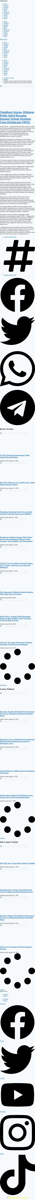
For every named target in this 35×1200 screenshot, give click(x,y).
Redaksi (6, 994)
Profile (5, 15)
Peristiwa (6, 13)
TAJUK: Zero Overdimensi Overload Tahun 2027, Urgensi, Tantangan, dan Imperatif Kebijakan (16, 565)
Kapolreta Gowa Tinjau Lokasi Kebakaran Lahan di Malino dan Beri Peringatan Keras (16, 891)
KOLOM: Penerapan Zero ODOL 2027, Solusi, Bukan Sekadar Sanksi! (17, 484)
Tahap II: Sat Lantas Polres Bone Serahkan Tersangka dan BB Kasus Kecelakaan (16, 643)
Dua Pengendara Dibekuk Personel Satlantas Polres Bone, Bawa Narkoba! (16, 593)
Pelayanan (6, 12)
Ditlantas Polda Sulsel (10, 275)
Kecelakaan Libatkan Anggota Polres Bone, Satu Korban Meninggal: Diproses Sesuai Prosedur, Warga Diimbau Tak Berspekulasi (16, 539)
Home (5, 4)
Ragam (6, 17)
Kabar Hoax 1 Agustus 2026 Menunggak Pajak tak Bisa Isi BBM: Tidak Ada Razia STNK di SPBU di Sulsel (15, 618)
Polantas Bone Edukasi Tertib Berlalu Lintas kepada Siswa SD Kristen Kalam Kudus (16, 796)
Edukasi (6, 7)
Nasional (6, 5)
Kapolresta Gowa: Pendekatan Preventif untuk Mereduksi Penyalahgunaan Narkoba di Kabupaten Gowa (17, 741)
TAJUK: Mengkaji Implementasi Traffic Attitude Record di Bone (15, 456)
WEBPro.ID (24, 1197)
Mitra (5, 10)
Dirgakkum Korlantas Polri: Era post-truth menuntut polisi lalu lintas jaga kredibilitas (16, 513)
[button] (17, 295)
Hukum (6, 8)
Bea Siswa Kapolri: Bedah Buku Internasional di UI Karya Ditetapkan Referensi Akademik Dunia (17, 714)
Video (5, 18)
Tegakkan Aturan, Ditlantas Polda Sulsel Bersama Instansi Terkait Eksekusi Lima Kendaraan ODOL (17, 117)
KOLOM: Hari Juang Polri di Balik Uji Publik (17, 863)
